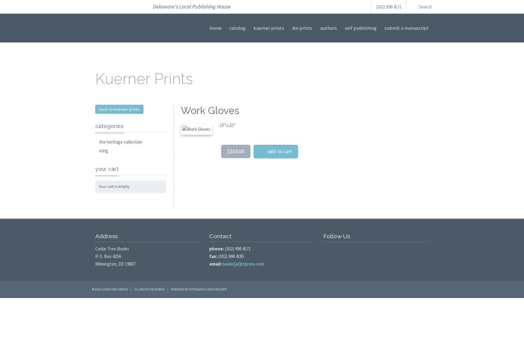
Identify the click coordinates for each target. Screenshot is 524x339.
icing (103, 151)
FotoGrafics (198, 289)
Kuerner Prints (269, 28)
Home (216, 28)
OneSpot (220, 289)
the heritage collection (120, 142)
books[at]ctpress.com (243, 264)
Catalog (238, 28)
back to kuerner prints (119, 109)
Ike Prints (302, 28)
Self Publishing (361, 28)
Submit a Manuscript (407, 28)
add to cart (278, 151)
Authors (328, 28)
